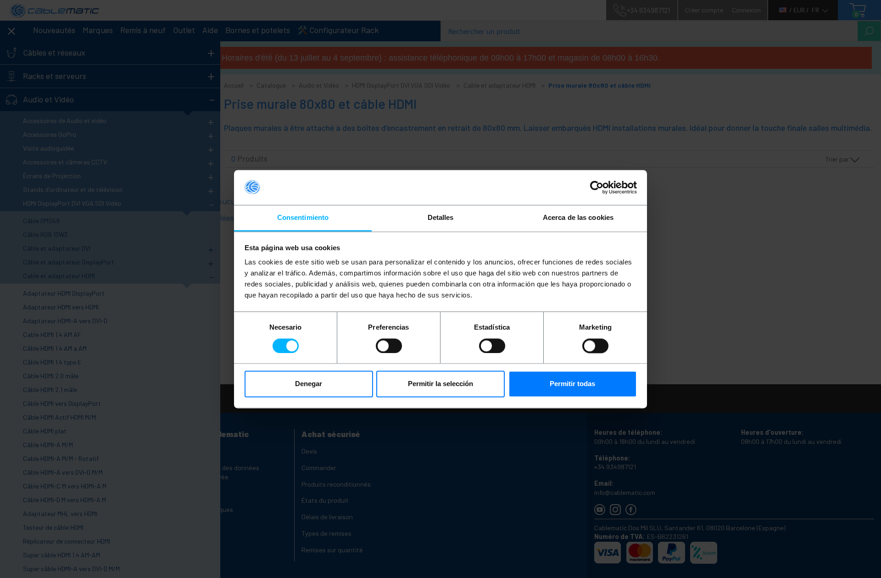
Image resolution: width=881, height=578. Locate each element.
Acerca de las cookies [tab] (578, 218)
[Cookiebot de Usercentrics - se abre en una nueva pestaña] (597, 187)
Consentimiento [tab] (303, 218)
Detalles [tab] (441, 218)
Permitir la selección (440, 384)
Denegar (308, 384)
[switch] (389, 345)
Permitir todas (572, 384)
